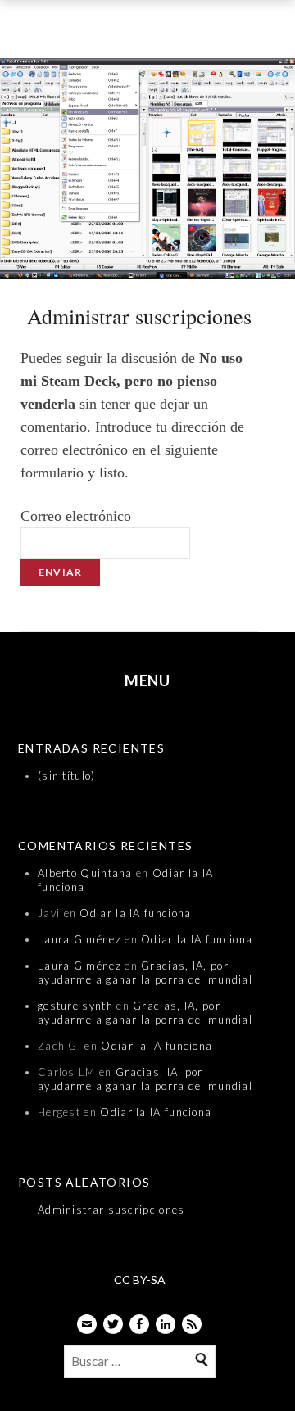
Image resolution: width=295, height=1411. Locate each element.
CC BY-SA (140, 1280)
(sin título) (67, 775)
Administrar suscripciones (111, 1209)
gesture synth (75, 1005)
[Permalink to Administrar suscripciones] (147, 172)
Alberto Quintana (85, 873)
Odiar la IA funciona (135, 913)
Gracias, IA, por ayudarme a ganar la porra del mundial (145, 972)
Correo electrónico (75, 516)
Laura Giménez (79, 939)
